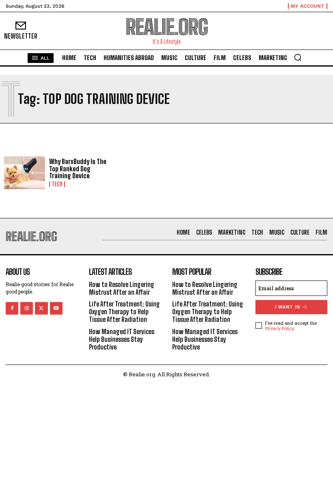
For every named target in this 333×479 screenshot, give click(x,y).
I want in (287, 307)
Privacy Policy (279, 328)
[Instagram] (26, 308)
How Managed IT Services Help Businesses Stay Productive (121, 339)
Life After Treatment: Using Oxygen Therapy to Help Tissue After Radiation (124, 311)
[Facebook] (12, 308)
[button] (298, 57)
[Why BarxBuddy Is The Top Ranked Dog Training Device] (24, 172)
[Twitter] (41, 308)
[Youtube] (56, 308)
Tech (57, 184)
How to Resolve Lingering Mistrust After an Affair (121, 288)
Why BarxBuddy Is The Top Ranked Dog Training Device (77, 168)
